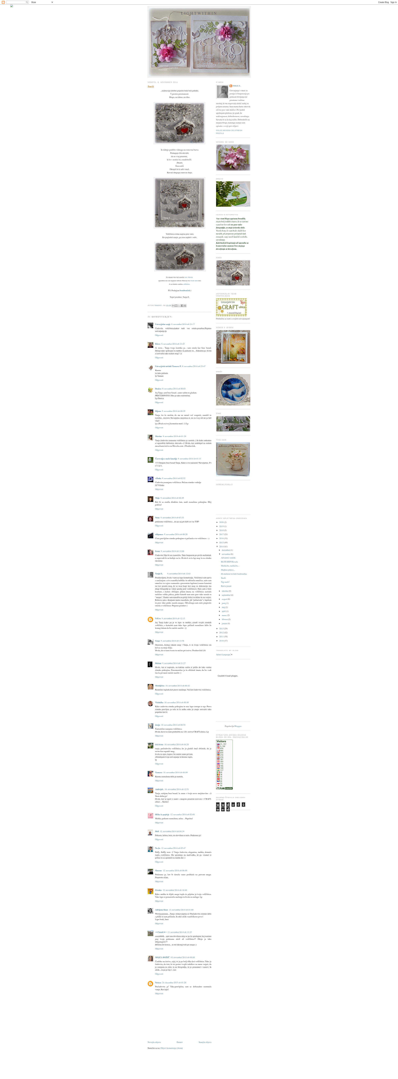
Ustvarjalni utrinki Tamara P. (168, 366)
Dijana (158, 410)
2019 (221, 526)
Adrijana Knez (161, 909)
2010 (221, 640)
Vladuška (159, 702)
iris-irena (159, 744)
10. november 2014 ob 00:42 (177, 685)
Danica (158, 388)
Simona (158, 870)
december (226, 550)
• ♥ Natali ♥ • (161, 932)
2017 (221, 534)
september (226, 595)
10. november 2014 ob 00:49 (176, 702)
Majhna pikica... (228, 569)
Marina (158, 436)
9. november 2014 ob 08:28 (175, 534)
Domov (180, 1042)
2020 (221, 522)
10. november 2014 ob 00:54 (173, 724)
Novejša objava (154, 1042)
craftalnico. (186, 284)
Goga (157, 640)
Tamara (158, 772)
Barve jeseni (226, 586)
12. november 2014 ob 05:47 (173, 848)
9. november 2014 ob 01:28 (174, 436)
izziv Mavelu (189, 277)
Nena (157, 517)
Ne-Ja (157, 847)
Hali (157, 831)
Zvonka (158, 890)
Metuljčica (159, 685)
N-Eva (158, 618)
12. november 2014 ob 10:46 (175, 890)
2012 (221, 632)
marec (224, 615)
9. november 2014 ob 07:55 (172, 517)
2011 (221, 636)
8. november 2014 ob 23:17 (183, 324)
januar (225, 623)
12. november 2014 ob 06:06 (175, 870)
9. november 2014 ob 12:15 (173, 618)
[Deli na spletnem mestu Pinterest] (185, 305)
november (226, 554)
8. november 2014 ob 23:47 (194, 366)
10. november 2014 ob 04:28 (176, 744)
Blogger (237, 726)
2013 (221, 628)
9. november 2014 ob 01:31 (189, 458)
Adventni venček (228, 557)
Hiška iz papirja (162, 814)
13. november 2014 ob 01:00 (181, 909)
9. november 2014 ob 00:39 (173, 411)
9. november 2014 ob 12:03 (179, 573)
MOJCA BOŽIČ (162, 957)
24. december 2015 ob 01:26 (174, 982)
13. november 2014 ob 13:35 (179, 932)
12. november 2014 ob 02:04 (182, 814)
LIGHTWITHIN (199, 13)
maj (223, 607)
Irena (157, 551)
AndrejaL (159, 789)
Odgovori (159, 335)
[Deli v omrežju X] (179, 305)
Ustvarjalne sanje (162, 324)
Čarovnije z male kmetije (166, 458)
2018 (221, 530)
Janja (157, 724)
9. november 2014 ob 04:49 (172, 497)
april (224, 611)
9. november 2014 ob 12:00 (172, 551)
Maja (157, 497)
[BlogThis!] (176, 305)
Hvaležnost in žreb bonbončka (234, 573)
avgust (225, 599)
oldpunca (159, 534)
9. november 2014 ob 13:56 (172, 640)
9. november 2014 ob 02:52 (173, 478)
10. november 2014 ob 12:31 (177, 789)
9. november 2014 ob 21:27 (174, 663)
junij (224, 603)
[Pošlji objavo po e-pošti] (173, 305)
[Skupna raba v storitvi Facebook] (182, 305)
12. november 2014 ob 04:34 (172, 831)
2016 (221, 538)
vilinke (158, 478)
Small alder (194, 281)
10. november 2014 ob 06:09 (175, 772)
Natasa (158, 982)
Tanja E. (159, 573)
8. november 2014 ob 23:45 (173, 343)
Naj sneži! (225, 582)
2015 (221, 542)
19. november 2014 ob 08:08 (182, 957)
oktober (225, 591)
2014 (221, 546)
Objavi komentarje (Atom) (172, 1048)
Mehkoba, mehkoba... (230, 565)
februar (225, 619)
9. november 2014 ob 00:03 (174, 388)
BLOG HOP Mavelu (229, 561)
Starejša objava (205, 1042)
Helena (158, 663)
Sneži (223, 577)
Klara (157, 343)
